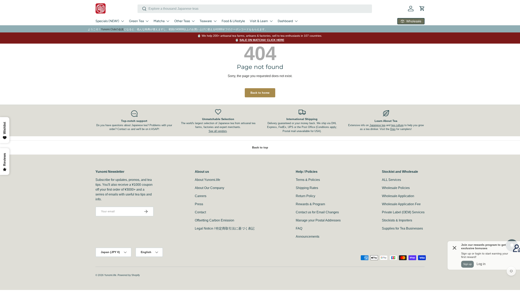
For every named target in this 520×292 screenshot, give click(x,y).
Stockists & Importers (397, 220)
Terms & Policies (308, 179)
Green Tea (136, 21)
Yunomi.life (110, 275)
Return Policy (305, 196)
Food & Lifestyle (233, 21)
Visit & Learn (259, 21)
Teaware (206, 21)
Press (199, 204)
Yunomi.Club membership (262, 38)
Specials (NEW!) (107, 21)
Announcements (307, 236)
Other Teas (182, 21)
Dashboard (285, 21)
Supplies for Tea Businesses (402, 228)
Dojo (392, 129)
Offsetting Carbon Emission (214, 220)
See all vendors (218, 131)
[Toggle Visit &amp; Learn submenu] (271, 21)
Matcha (159, 21)
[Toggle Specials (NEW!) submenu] (122, 21)
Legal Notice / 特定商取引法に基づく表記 (225, 228)
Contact (200, 212)
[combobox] (255, 8)
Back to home (260, 92)
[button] (422, 8)
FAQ (299, 228)
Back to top (260, 147)
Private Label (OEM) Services (403, 212)
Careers (200, 196)
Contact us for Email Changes (317, 212)
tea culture (397, 125)
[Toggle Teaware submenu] (215, 21)
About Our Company (209, 188)
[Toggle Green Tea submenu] (147, 21)
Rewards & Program (310, 204)
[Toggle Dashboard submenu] (296, 21)
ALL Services (391, 179)
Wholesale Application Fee (401, 204)
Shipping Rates (307, 188)
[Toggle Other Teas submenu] (193, 21)
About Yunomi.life (207, 179)
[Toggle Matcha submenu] (167, 21)
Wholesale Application (398, 196)
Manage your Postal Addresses (318, 220)
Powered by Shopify (129, 275)
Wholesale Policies (396, 188)
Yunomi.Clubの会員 (112, 29)
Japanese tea (377, 125)
